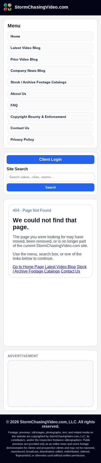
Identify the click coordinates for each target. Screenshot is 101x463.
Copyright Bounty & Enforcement (38, 117)
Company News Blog (28, 71)
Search (50, 187)
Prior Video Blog (24, 59)
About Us (18, 94)
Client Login (50, 159)
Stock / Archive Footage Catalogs (38, 82)
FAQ (14, 105)
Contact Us (20, 128)
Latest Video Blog (25, 48)
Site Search (17, 169)
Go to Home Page (28, 267)
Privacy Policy (22, 139)
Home (15, 36)
